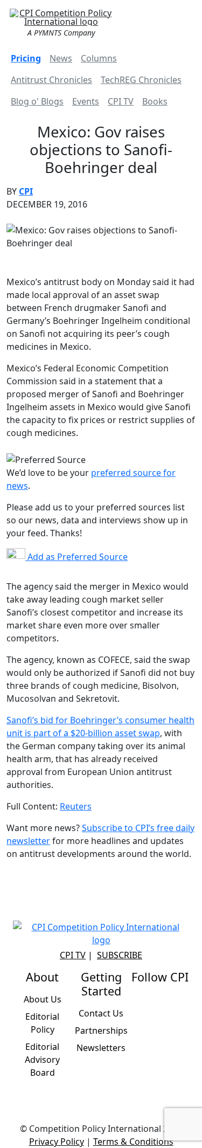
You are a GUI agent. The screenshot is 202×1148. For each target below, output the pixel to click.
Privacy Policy (56, 1141)
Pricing (26, 58)
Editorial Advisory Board (42, 1059)
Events (85, 101)
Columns (99, 58)
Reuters (76, 806)
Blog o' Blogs (37, 101)
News (61, 58)
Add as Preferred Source (76, 557)
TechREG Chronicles (141, 80)
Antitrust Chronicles (51, 80)
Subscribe (119, 955)
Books (155, 101)
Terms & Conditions (133, 1141)
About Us (42, 999)
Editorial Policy (42, 1023)
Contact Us (101, 1013)
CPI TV (121, 101)
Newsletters (101, 1048)
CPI (26, 191)
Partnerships (101, 1030)
